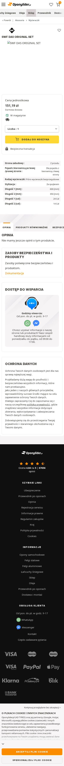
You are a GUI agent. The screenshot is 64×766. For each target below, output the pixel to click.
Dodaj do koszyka (35, 139)
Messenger (28, 627)
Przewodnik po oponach (32, 496)
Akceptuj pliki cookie (32, 751)
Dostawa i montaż (32, 594)
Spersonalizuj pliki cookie (32, 760)
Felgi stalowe (32, 560)
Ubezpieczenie (32, 490)
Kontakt (32, 634)
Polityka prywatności (32, 530)
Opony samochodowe (32, 554)
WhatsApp (27, 619)
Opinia (6, 227)
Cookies (32, 536)
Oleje (22, 12)
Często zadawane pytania (32, 639)
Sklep (31, 12)
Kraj (32, 524)
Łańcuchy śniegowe (32, 571)
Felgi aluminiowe (32, 566)
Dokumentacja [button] (14, 273)
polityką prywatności (38, 404)
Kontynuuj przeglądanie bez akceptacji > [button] (42, 707)
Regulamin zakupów (32, 519)
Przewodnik (44, 12)
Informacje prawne (32, 513)
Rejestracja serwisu (32, 507)
